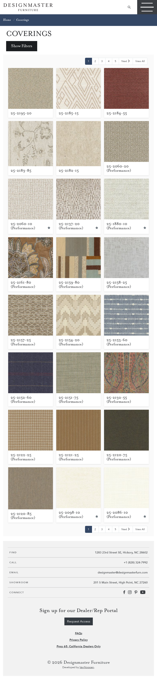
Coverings (22, 20)
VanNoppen (87, 667)
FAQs (78, 633)
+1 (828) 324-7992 (136, 562)
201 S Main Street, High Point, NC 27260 (120, 582)
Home (7, 20)
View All (140, 61)
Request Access (78, 621)
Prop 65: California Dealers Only (79, 646)
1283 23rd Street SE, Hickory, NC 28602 (121, 552)
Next (124, 61)
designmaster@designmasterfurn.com (123, 572)
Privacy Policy (79, 640)
